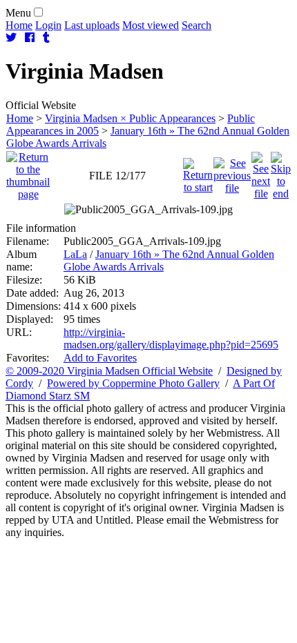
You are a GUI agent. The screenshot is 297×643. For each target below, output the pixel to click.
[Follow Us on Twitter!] (11, 37)
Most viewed (150, 25)
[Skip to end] (281, 172)
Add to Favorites (100, 358)
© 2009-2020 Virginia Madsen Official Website (109, 371)
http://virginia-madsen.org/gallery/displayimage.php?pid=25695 (171, 338)
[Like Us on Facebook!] (30, 37)
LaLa (75, 254)
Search (196, 25)
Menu (18, 13)
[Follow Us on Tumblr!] (46, 37)
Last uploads (91, 25)
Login (48, 25)
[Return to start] (198, 172)
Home (19, 25)
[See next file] (260, 172)
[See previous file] (232, 172)
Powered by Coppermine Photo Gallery (133, 383)
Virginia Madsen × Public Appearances (130, 118)
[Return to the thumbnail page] (28, 172)
